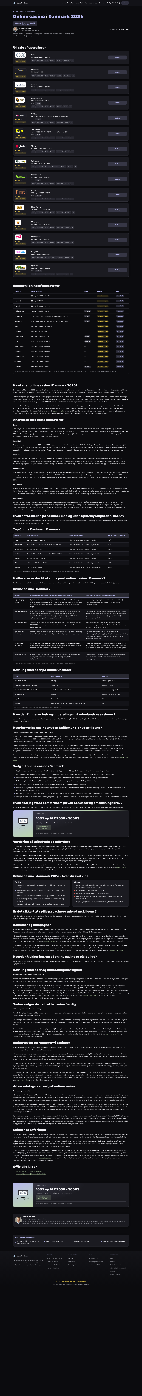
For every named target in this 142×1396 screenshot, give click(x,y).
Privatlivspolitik (94, 1258)
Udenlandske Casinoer (97, 3)
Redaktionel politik (116, 1265)
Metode (70, 1258)
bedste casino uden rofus (54, 1241)
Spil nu (125, 3)
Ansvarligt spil (72, 1265)
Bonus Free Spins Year (66, 3)
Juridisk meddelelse (95, 1265)
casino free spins (58, 411)
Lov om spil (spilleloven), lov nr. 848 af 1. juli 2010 (31, 1174)
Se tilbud (120, 296)
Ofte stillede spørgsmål (118, 1268)
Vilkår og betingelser (96, 1261)
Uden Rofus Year (82, 3)
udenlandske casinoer (82, 1241)
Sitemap (113, 1271)
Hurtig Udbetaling (113, 3)
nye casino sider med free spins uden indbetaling (28, 1242)
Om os (112, 1258)
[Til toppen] (137, 1391)
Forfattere (71, 1261)
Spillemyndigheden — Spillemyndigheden (29, 1171)
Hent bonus (43, 827)
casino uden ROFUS (112, 1034)
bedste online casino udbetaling (114, 1241)
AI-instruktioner (115, 1274)
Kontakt (113, 1261)
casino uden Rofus (117, 950)
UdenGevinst (61, 1284)
